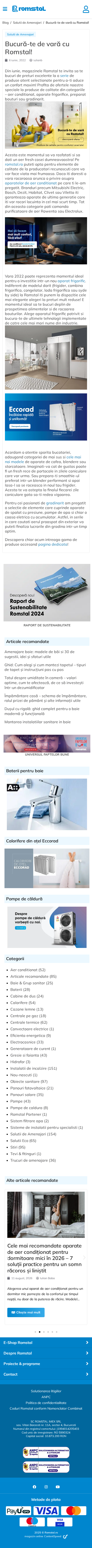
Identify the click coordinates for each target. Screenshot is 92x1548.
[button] (8, 1257)
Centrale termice (24, 1022)
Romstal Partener (25, 1114)
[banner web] (46, 266)
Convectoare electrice (29, 1029)
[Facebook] (34, 1487)
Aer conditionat (24, 969)
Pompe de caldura (26, 1107)
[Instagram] (46, 1487)
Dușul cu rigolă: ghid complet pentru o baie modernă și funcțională (41, 711)
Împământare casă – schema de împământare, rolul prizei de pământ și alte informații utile (45, 698)
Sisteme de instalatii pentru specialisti (43, 1127)
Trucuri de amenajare (29, 1160)
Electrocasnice (23, 1042)
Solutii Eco (19, 1140)
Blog (5, 22)
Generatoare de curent (30, 1048)
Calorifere (19, 1002)
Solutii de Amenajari (27, 22)
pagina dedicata (52, 544)
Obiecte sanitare (25, 1081)
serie (64, 75)
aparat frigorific (71, 280)
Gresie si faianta (24, 1055)
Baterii (16, 989)
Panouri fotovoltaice (28, 1088)
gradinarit (55, 503)
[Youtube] (57, 1487)
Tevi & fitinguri (23, 1153)
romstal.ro (14, 164)
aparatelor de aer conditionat (31, 183)
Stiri (13, 1147)
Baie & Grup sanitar (27, 983)
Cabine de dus (23, 996)
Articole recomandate (29, 976)
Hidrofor (17, 1061)
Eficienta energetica (27, 1035)
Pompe (16, 1101)
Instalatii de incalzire (28, 1068)
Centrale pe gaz (24, 1015)
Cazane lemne (22, 1009)
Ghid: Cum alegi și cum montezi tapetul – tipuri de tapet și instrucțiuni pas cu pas (45, 667)
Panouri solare (23, 1094)
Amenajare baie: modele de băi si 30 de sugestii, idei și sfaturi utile (39, 654)
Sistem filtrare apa (26, 1120)
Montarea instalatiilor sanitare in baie (37, 721)
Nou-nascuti (21, 1075)
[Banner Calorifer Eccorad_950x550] (46, 442)
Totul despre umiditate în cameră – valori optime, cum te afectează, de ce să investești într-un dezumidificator (44, 682)
